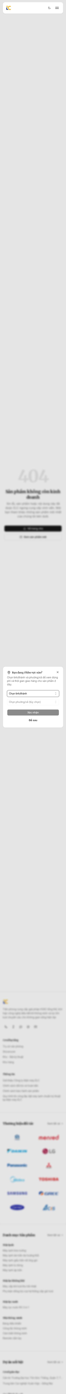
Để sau (33, 720)
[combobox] (33, 693)
